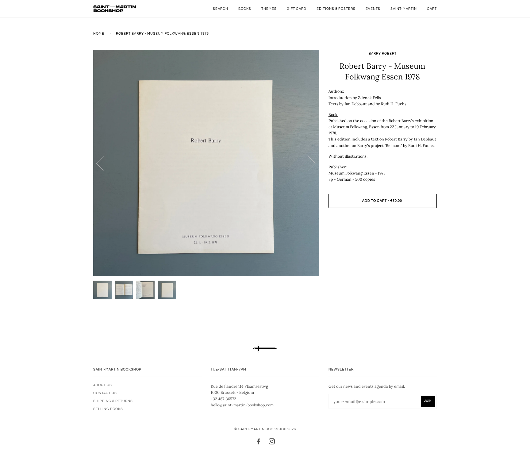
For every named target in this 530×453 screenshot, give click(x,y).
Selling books (108, 409)
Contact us (105, 393)
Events (373, 8)
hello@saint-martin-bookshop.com (242, 404)
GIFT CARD (296, 8)
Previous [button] (103, 163)
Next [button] (308, 163)
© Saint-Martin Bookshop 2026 (265, 429)
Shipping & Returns (113, 401)
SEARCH (220, 8)
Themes (269, 8)
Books (244, 8)
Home (98, 33)
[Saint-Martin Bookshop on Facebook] (258, 442)
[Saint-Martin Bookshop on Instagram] (272, 442)
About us (102, 385)
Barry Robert (383, 53)
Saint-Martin (403, 8)
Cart (432, 8)
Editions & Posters (336, 8)
